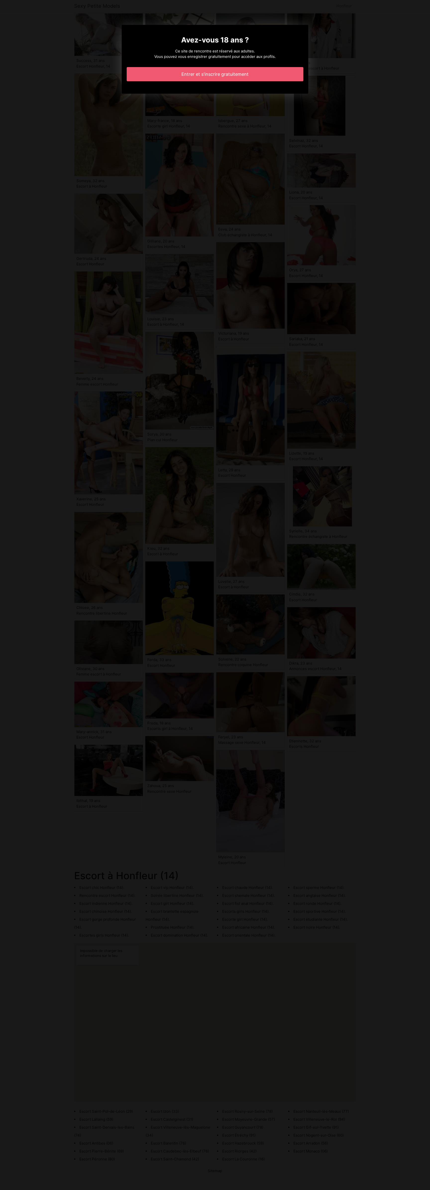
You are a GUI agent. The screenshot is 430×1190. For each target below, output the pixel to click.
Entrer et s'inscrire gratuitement (215, 74)
